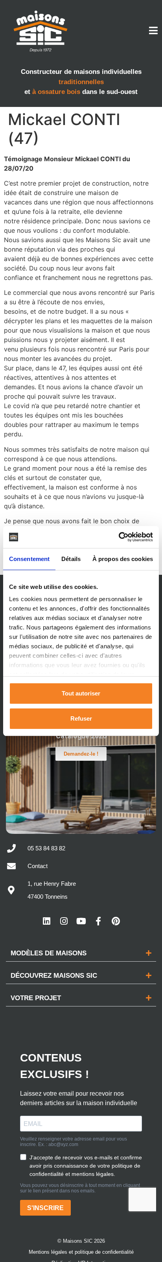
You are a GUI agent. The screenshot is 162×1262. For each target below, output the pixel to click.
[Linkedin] (46, 921)
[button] (81, 953)
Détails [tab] (71, 559)
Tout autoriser (81, 693)
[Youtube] (81, 921)
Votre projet (36, 998)
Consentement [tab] (29, 559)
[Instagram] (63, 921)
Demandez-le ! (81, 754)
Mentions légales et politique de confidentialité (81, 1252)
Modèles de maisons (49, 953)
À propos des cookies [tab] (122, 559)
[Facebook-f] (98, 921)
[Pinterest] (115, 921)
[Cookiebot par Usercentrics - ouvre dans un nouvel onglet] (118, 537)
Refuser (81, 718)
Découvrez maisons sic (54, 975)
